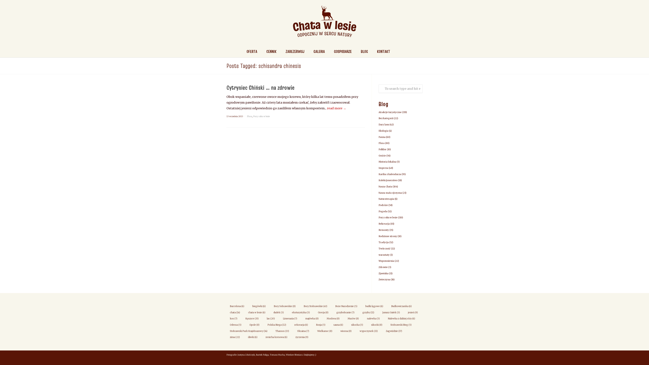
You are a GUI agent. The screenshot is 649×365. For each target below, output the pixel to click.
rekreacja (301, 324)
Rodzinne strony (388, 236)
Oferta (252, 51)
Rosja (320, 324)
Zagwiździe (394, 331)
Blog (364, 51)
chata (235, 312)
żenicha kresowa (276, 337)
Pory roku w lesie (261, 116)
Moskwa (333, 318)
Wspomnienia (386, 261)
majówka (312, 318)
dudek (278, 312)
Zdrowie (383, 267)
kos (233, 318)
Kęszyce (252, 318)
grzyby (368, 312)
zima (235, 337)
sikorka (357, 324)
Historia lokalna (387, 161)
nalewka (373, 318)
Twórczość (384, 248)
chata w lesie (256, 312)
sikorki (376, 324)
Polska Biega (277, 324)
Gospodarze (343, 51)
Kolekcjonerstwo (388, 180)
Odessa (235, 324)
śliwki (252, 337)
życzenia (301, 337)
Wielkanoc (324, 331)
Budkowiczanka (401, 306)
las (271, 318)
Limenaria (290, 318)
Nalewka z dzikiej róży (401, 318)
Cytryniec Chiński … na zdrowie (260, 87)
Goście (382, 155)
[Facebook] (419, 355)
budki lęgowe (374, 306)
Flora (249, 116)
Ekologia (383, 130)
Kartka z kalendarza (390, 174)
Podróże (383, 205)
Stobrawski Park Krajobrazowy (248, 331)
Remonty (384, 230)
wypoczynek (369, 331)
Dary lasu (384, 124)
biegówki (259, 306)
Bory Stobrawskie (315, 306)
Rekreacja (384, 223)
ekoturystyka (301, 312)
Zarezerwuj (295, 51)
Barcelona (237, 306)
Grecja (323, 312)
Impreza (383, 168)
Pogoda (383, 211)
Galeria (319, 51)
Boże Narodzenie (346, 306)
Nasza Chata (385, 186)
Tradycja (384, 242)
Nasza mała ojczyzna (390, 192)
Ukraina (303, 331)
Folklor (382, 149)
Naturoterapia (386, 199)
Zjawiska (383, 273)
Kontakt (383, 51)
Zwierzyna (384, 279)
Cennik (271, 51)
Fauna (382, 137)
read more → (336, 108)
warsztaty (384, 254)
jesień (413, 312)
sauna (338, 324)
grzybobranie (345, 312)
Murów (353, 318)
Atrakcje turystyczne (390, 112)
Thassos (282, 331)
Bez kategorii (386, 118)
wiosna (346, 331)
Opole (254, 324)
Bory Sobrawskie (285, 306)
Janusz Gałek (391, 312)
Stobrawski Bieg (401, 324)
